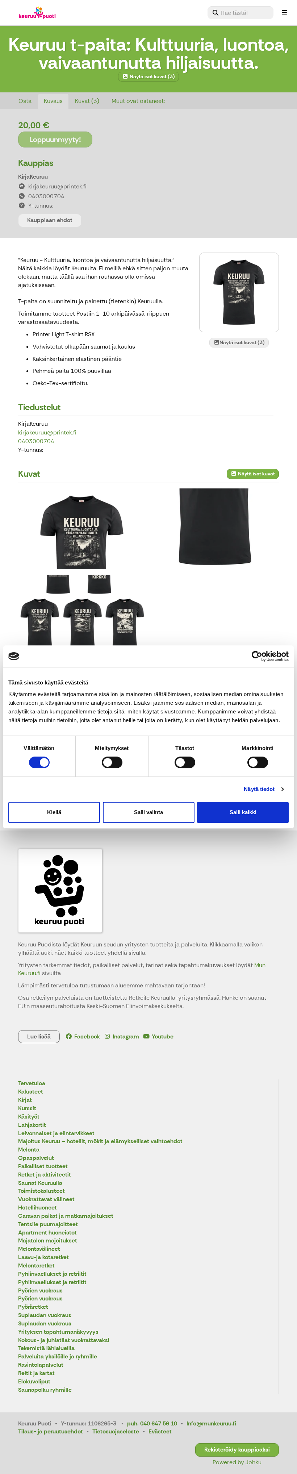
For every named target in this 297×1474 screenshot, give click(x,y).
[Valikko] (284, 12)
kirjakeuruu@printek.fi (47, 432)
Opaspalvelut (36, 1158)
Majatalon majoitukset (47, 1240)
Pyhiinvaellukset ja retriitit (52, 1274)
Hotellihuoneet (37, 1207)
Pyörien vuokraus (40, 1290)
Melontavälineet (39, 1249)
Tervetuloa (31, 1083)
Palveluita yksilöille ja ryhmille (57, 1356)
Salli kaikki (243, 812)
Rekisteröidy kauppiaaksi (237, 1449)
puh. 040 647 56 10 (152, 1423)
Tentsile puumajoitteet (48, 1224)
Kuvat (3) (87, 101)
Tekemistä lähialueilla (46, 1348)
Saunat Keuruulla (40, 1183)
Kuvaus (53, 101)
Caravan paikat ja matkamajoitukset (65, 1216)
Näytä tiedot (259, 789)
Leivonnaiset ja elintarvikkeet (56, 1133)
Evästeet (160, 1431)
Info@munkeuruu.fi (211, 1423)
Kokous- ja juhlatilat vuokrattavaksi (63, 1340)
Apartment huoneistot (47, 1232)
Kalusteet (30, 1091)
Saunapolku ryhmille (45, 1390)
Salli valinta (148, 812)
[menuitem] (240, 12)
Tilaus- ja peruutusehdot (50, 1431)
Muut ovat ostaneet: (138, 101)
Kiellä (54, 812)
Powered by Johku (237, 1462)
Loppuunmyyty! (55, 139)
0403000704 (36, 441)
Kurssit (27, 1108)
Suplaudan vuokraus (44, 1315)
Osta (25, 101)
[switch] (112, 762)
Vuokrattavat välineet (46, 1199)
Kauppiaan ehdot (49, 220)
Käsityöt (28, 1116)
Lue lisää (39, 1036)
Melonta (28, 1149)
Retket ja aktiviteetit (44, 1174)
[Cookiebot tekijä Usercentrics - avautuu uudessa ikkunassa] (257, 656)
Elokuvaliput (34, 1381)
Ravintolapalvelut (40, 1365)
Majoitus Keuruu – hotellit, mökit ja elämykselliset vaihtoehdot (100, 1141)
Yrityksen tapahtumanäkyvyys (58, 1332)
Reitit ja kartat (36, 1373)
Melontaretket (36, 1265)
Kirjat (25, 1100)
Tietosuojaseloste (115, 1431)
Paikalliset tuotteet (43, 1166)
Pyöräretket (33, 1307)
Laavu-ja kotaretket (43, 1257)
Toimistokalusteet (41, 1191)
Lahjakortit (32, 1125)
